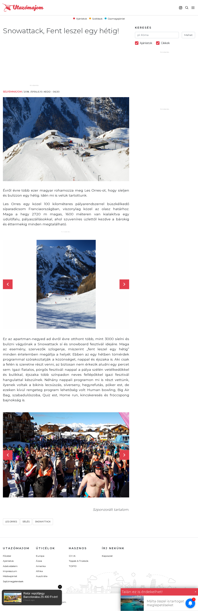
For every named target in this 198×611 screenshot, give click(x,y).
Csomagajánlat (116, 18)
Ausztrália (41, 576)
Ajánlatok (81, 18)
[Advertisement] (35, 59)
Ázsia (39, 560)
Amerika (41, 566)
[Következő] (124, 284)
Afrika (39, 571)
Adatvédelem (10, 566)
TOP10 (73, 566)
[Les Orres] (66, 284)
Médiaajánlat (10, 576)
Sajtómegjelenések (13, 581)
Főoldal (7, 555)
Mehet (188, 34)
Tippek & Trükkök (78, 560)
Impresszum (10, 571)
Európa (40, 555)
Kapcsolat (107, 555)
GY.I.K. (72, 555)
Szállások (97, 18)
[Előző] (8, 284)
